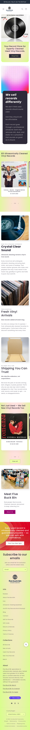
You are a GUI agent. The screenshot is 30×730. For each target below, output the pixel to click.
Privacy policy (22, 721)
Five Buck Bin (14, 719)
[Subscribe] (25, 569)
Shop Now (15, 56)
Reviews (5, 594)
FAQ (4, 601)
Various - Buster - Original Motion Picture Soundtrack (14, 190)
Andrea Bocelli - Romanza (14, 441)
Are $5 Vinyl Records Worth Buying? (14, 608)
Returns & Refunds (8, 627)
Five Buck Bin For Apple (10, 692)
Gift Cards (6, 623)
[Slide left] (11, 203)
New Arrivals (6, 648)
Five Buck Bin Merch (9, 685)
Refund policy (13, 721)
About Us (10, 512)
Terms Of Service (8, 634)
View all (15, 209)
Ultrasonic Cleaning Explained (12, 605)
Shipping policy (21, 723)
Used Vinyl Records (9, 652)
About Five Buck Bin (9, 597)
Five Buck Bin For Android (11, 689)
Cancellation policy (22, 726)
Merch (5, 659)
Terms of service (11, 723)
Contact (5, 616)
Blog (4, 612)
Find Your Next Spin (15, 543)
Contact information (10, 726)
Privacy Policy (7, 630)
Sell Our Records (8, 619)
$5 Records (6, 645)
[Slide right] (18, 203)
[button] (3, 9)
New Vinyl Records (8, 656)
